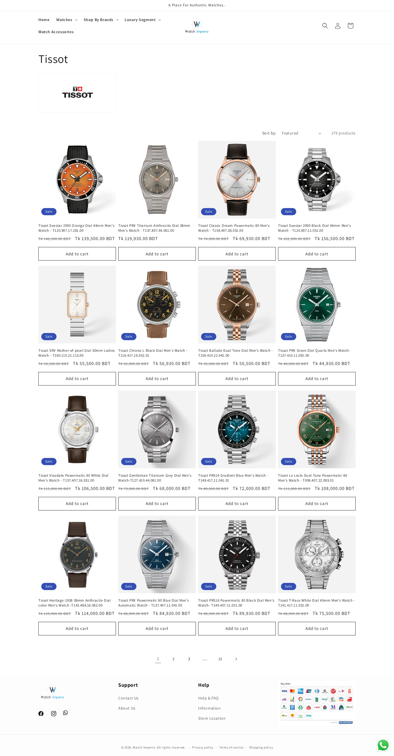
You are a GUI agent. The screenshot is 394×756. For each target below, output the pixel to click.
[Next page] (236, 659)
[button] (66, 20)
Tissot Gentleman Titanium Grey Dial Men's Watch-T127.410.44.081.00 (155, 478)
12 (220, 658)
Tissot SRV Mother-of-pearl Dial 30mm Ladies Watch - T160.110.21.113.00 (76, 353)
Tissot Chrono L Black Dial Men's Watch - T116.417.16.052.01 (152, 353)
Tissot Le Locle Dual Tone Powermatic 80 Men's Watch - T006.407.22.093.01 (312, 478)
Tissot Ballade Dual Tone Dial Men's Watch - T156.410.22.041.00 (235, 353)
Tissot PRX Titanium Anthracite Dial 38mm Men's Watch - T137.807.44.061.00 (154, 228)
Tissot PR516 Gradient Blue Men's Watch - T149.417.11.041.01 (233, 478)
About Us (127, 708)
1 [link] (158, 659)
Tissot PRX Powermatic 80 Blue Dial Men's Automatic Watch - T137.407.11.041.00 (153, 603)
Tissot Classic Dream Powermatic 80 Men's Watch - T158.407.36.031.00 (234, 228)
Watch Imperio (144, 747)
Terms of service (231, 747)
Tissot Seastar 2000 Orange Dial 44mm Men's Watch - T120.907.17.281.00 (76, 228)
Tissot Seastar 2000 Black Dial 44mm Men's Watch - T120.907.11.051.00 (314, 228)
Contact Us (128, 698)
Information (209, 708)
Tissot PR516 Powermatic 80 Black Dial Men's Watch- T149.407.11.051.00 (236, 603)
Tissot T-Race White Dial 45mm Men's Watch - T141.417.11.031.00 (316, 603)
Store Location (212, 718)
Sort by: (269, 133)
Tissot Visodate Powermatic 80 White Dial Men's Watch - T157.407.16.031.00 (73, 478)
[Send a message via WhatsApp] (383, 745)
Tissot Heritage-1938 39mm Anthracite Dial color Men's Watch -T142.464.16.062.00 (74, 603)
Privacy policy (202, 747)
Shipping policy (261, 747)
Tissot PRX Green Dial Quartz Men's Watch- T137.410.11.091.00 (314, 353)
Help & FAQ (208, 698)
